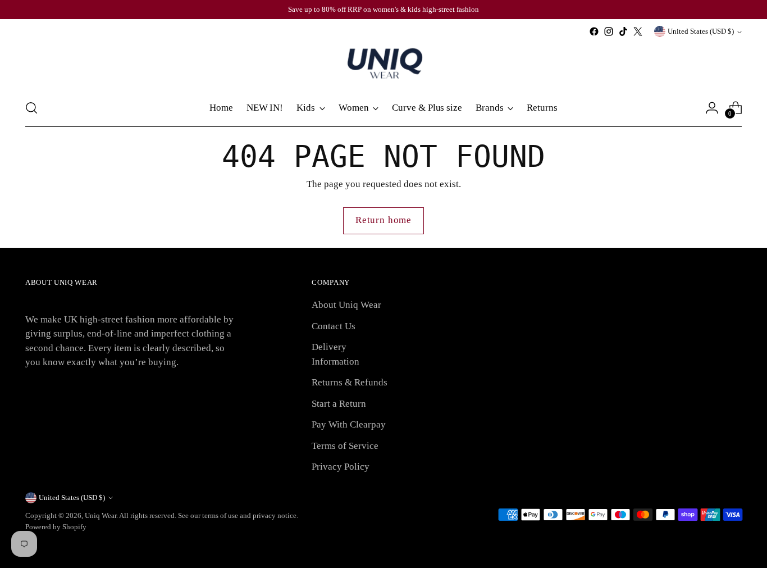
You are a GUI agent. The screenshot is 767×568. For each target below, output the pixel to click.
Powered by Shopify (55, 526)
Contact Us (333, 326)
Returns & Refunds (349, 382)
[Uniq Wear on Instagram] (609, 31)
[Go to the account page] (712, 108)
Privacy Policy (340, 466)
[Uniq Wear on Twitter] (638, 31)
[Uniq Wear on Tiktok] (623, 31)
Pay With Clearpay (349, 424)
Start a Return (339, 403)
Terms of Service (345, 445)
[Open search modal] (31, 108)
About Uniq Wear (346, 304)
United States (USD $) (701, 31)
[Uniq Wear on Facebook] (594, 31)
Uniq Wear (100, 515)
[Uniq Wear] (383, 64)
